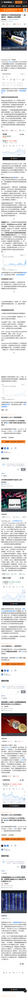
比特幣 (23, 760)
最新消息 (18, 6)
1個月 (10, 145)
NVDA (10, 62)
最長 (23, 145)
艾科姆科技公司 (17, 521)
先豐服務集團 (17, 922)
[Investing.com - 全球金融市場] (9, 2)
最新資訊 (4, 6)
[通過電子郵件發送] (15, 448)
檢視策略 (4, 137)
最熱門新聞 (11, 6)
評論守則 (3, 473)
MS (14, 177)
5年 (19, 145)
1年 (16, 145)
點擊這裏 (7, 404)
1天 (3, 145)
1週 (6, 145)
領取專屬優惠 (20, 275)
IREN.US (8, 747)
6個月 (13, 145)
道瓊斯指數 (11, 611)
